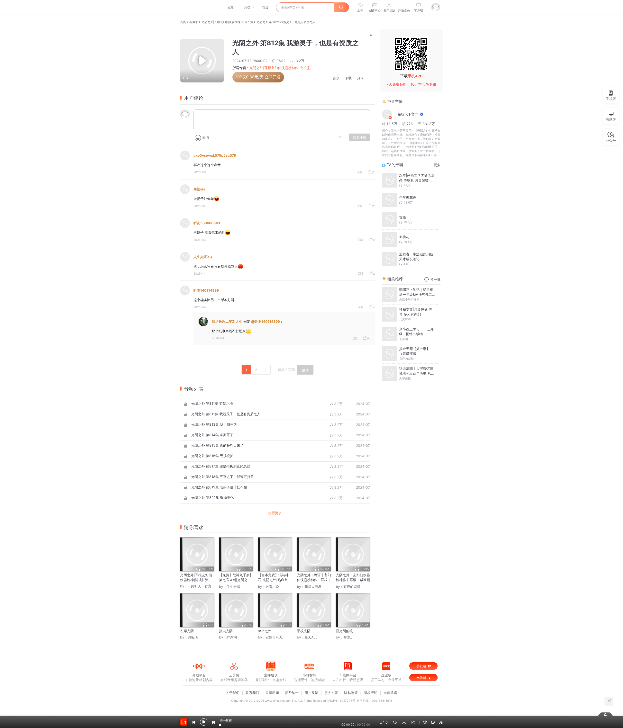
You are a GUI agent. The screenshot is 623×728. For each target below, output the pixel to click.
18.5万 (392, 124)
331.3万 (428, 124)
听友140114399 (206, 290)
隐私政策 (351, 693)
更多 (437, 165)
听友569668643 (206, 223)
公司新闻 (272, 693)
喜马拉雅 (199, 7)
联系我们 (252, 693)
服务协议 (331, 693)
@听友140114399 (265, 321)
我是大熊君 (312, 586)
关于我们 (232, 693)
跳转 (305, 370)
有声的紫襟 (351, 586)
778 (410, 124)
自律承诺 (390, 693)
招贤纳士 (292, 693)
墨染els (199, 189)
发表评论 (359, 137)
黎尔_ (347, 637)
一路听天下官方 (199, 586)
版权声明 (370, 693)
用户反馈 (311, 693)
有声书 (193, 22)
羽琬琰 (193, 637)
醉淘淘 (232, 637)
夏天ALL (310, 637)
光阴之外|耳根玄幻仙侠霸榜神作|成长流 (227, 22)
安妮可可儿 (274, 637)
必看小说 (272, 586)
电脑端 (421, 678)
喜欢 (336, 78)
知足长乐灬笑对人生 (227, 321)
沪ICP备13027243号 (341, 700)
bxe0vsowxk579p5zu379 (214, 155)
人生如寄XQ (202, 257)
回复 (360, 172)
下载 (348, 78)
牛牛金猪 (233, 586)
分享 (360, 78)
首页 (183, 22)
